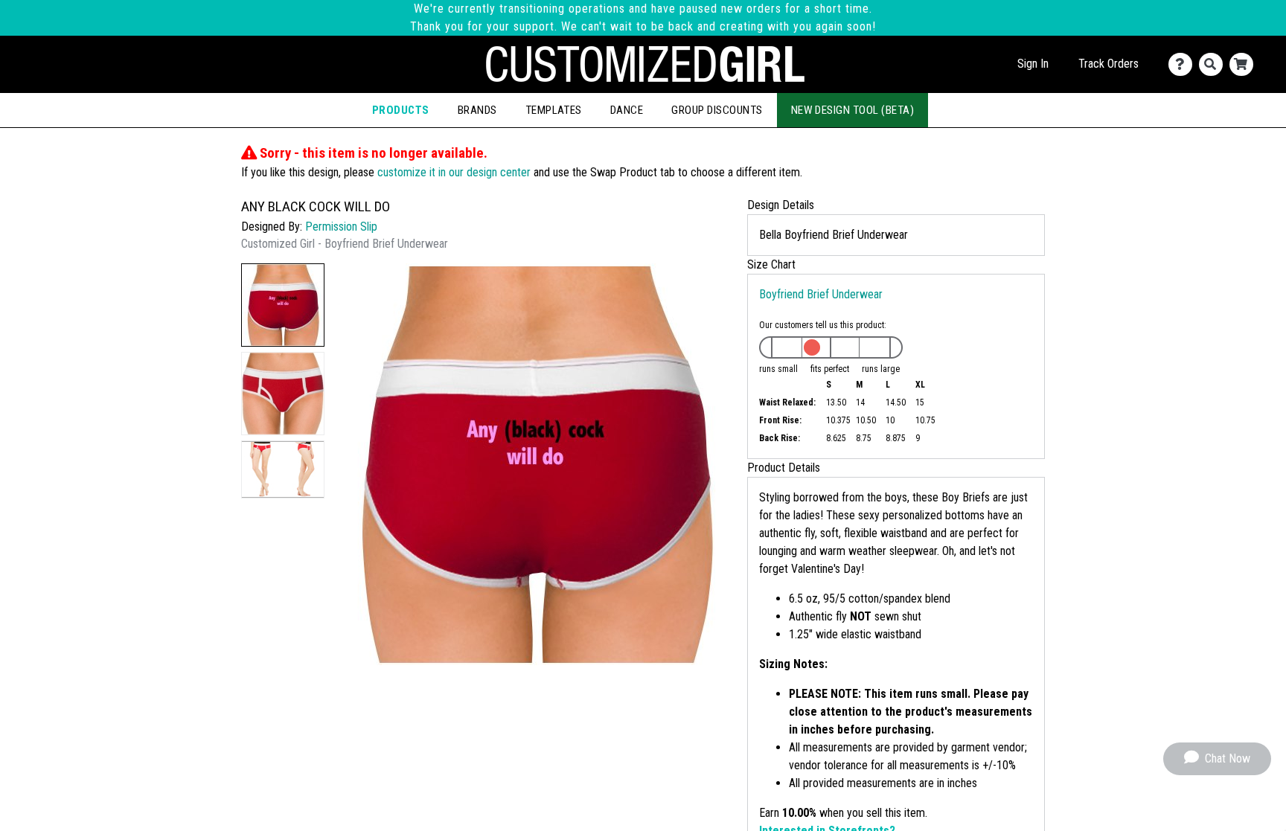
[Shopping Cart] (1244, 64)
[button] (283, 305)
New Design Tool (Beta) (853, 110)
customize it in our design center (454, 172)
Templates (553, 110)
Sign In (1033, 64)
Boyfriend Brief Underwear (821, 294)
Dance (626, 110)
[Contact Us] (1183, 64)
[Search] (1214, 64)
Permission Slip (341, 226)
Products (400, 110)
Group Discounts (716, 110)
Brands (477, 110)
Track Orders (1108, 64)
